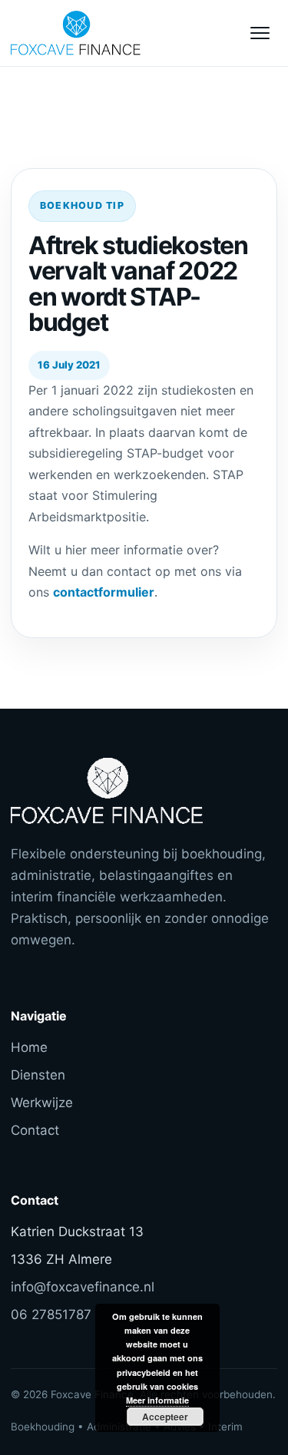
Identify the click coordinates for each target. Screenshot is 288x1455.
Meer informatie (157, 1400)
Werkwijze (42, 1102)
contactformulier (103, 592)
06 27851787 (51, 1314)
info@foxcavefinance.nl (82, 1287)
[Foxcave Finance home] (95, 33)
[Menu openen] (260, 33)
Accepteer (165, 1417)
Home (29, 1047)
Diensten (38, 1075)
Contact (35, 1130)
